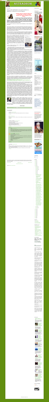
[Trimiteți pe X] (17, 107)
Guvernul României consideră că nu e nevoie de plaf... (39, 203)
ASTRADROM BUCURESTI (38, 226)
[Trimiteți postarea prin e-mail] (15, 107)
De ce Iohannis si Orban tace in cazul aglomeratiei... (39, 191)
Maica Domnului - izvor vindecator (38, 181)
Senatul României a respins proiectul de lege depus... (38, 174)
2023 (35, 163)
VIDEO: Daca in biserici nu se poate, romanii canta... (39, 186)
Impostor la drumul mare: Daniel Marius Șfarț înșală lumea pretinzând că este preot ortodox (40, 363)
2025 (35, 161)
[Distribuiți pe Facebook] (18, 107)
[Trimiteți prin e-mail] (16, 107)
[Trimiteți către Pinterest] (19, 107)
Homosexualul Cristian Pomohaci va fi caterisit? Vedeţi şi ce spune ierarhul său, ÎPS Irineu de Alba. (40, 349)
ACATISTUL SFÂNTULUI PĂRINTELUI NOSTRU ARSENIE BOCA (38, 319)
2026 (35, 160)
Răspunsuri (10, 127)
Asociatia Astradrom (36, 156)
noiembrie (37, 167)
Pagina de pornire (19, 162)
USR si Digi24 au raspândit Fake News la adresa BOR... (39, 178)
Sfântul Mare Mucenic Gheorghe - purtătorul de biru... (38, 183)
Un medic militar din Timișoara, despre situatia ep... (39, 194)
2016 (35, 211)
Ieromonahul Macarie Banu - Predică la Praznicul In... (39, 196)
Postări (36, 384)
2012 (35, 215)
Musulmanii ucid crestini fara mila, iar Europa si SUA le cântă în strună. (40, 331)
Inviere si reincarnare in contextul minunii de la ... (38, 179)
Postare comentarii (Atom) (12, 165)
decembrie (37, 166)
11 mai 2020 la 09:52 (17, 133)
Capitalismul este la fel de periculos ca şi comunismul (38, 229)
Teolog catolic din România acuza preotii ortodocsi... (38, 204)
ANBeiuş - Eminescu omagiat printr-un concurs (38, 231)
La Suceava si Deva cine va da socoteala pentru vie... (39, 197)
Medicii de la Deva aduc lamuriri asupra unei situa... (39, 199)
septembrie (37, 169)
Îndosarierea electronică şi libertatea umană (38, 227)
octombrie (37, 168)
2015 (35, 212)
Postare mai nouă (9, 162)
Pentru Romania (36, 221)
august (36, 170)
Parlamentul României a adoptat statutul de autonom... (38, 176)
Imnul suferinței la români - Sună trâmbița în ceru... (38, 193)
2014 (35, 213)
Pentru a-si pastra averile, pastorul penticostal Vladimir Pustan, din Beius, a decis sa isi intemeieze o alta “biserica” (38, 325)
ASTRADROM (12, 133)
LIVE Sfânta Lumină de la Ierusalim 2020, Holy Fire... (39, 188)
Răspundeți (10, 118)
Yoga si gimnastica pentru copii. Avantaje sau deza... (39, 184)
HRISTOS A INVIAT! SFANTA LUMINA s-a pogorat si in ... (39, 187)
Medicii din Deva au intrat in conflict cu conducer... (38, 200)
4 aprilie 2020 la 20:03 (14, 144)
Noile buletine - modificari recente (40, 369)
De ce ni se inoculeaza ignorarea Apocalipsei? (38, 201)
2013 (35, 214)
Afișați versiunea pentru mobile (19, 163)
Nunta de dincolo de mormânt (40, 343)
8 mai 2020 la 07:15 (14, 128)
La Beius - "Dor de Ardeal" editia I (38, 235)
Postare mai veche (30, 162)
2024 (35, 162)
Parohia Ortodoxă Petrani (37, 222)
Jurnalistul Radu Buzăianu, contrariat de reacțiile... (38, 190)
